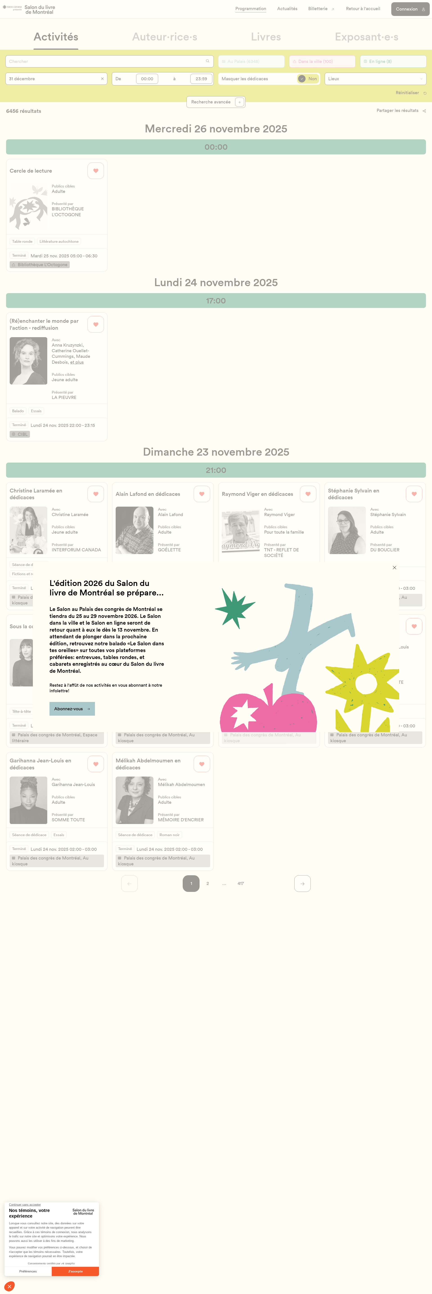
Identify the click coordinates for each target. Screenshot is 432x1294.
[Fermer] (395, 567)
